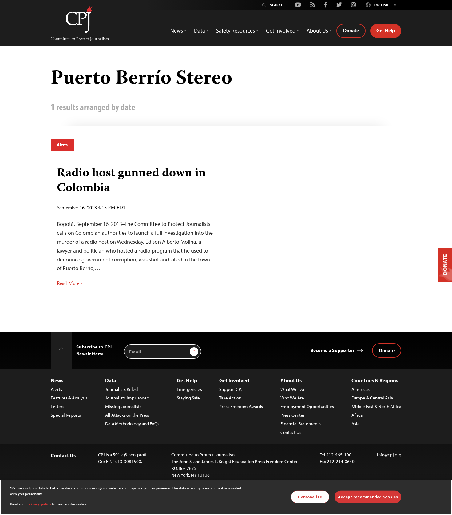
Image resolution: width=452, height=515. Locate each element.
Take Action (230, 398)
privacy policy (39, 504)
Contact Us (290, 432)
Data (110, 380)
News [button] (176, 30)
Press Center (292, 415)
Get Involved (234, 380)
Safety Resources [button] (235, 30)
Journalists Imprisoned (127, 398)
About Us (291, 380)
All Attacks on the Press (127, 415)
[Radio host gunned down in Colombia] (136, 224)
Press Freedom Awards (241, 406)
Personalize (310, 496)
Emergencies (189, 389)
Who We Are (292, 398)
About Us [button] (317, 30)
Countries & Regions (374, 380)
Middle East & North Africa (376, 406)
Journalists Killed (121, 389)
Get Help (385, 30)
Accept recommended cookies (368, 496)
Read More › (69, 284)
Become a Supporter (333, 350)
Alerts (62, 144)
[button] (395, 5)
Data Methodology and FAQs (132, 424)
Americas (360, 389)
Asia (355, 424)
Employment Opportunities (307, 406)
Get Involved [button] (280, 30)
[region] (226, 497)
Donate (351, 30)
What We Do (292, 389)
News (57, 380)
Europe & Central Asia (372, 398)
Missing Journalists (123, 406)
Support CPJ (231, 389)
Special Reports (66, 415)
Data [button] (199, 30)
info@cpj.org (389, 455)
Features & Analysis (69, 398)
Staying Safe (188, 398)
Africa (357, 415)
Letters (57, 406)
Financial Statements (300, 424)
